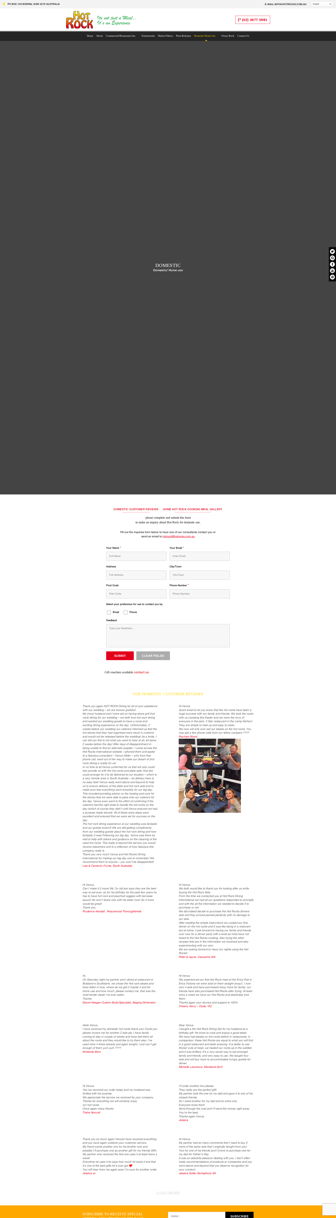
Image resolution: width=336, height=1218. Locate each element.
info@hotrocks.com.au (291, 4)
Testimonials (148, 35)
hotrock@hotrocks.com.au (179, 536)
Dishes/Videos (165, 35)
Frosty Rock (227, 35)
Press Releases (183, 35)
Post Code (112, 585)
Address (111, 566)
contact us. (141, 672)
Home (90, 35)
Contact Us (243, 35)
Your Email (177, 547)
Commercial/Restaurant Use (120, 35)
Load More (168, 1193)
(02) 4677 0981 (254, 20)
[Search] (231, 20)
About (99, 35)
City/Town (175, 566)
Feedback (111, 620)
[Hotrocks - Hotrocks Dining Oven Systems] (101, 20)
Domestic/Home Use (204, 35)
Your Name (113, 547)
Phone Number (179, 585)
